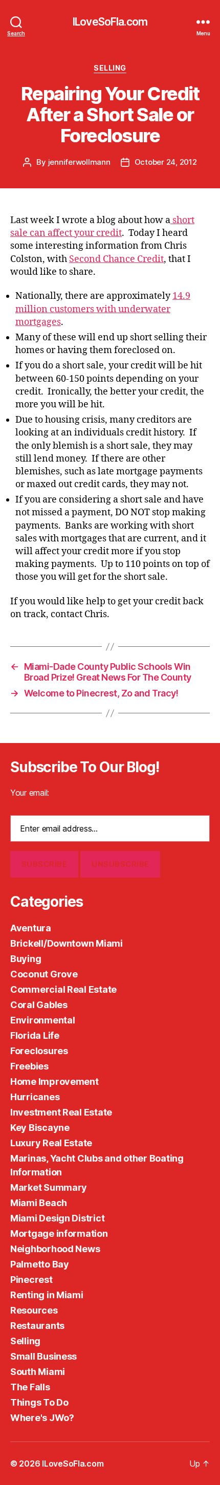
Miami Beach (38, 1202)
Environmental (42, 1020)
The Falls (30, 1387)
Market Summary (48, 1187)
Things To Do (39, 1402)
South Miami (37, 1371)
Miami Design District (57, 1218)
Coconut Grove (44, 974)
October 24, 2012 (166, 162)
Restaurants (37, 1325)
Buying (25, 958)
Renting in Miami (46, 1295)
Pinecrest (31, 1279)
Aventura (30, 928)
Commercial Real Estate (63, 989)
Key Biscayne (40, 1127)
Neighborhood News (55, 1248)
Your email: (29, 793)
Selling (110, 67)
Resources (34, 1310)
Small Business (43, 1356)
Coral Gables (39, 1004)
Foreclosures (39, 1050)
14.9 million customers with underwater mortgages (102, 308)
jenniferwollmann (79, 162)
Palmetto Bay (39, 1264)
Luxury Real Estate (51, 1143)
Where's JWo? (42, 1417)
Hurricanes (34, 1096)
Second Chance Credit (116, 259)
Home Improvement (54, 1081)
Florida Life (34, 1035)
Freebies (29, 1066)
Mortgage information (59, 1233)
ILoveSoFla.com (110, 21)
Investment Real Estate (61, 1112)
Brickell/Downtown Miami (66, 943)
